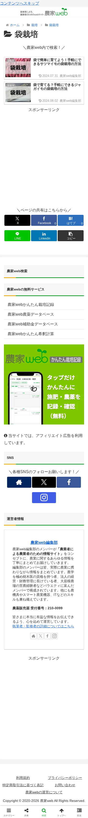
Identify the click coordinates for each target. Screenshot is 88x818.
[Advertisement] (44, 157)
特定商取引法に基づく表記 (23, 785)
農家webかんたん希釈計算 (31, 334)
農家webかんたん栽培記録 (31, 304)
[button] (71, 235)
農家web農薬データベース (31, 314)
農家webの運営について (44, 792)
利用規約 (23, 778)
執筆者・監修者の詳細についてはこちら (43, 626)
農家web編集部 (44, 542)
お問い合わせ (65, 785)
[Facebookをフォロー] (69, 482)
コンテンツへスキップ (19, 3)
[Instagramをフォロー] (44, 497)
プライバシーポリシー (65, 778)
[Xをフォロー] (44, 482)
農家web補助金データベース (33, 324)
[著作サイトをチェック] (19, 482)
